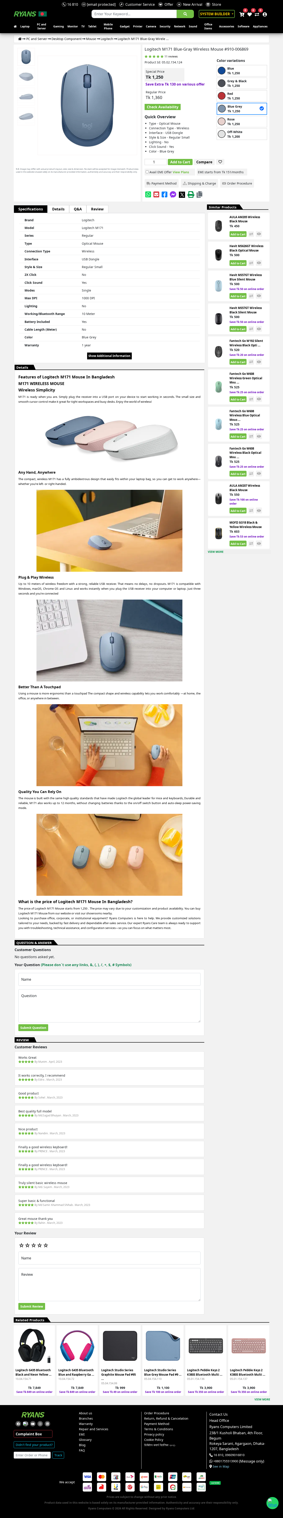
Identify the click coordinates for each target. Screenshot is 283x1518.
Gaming (58, 26)
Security (165, 26)
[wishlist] (249, 13)
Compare (204, 162)
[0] (256, 13)
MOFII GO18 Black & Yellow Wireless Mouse (245, 525)
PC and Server (41, 26)
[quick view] (259, 234)
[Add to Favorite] (48, 1349)
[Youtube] (33, 1423)
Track (58, 1455)
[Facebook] (164, 194)
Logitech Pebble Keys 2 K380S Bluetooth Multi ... (204, 1372)
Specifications (30, 209)
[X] (182, 194)
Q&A (78, 209)
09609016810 (234, 1455)
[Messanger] (173, 194)
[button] (199, 194)
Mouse (91, 39)
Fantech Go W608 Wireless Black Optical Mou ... (245, 452)
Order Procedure (156, 1413)
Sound (193, 26)
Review (97, 209)
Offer (168, 4)
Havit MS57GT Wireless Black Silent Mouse (245, 310)
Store (215, 4)
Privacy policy (154, 1434)
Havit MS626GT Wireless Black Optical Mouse (246, 248)
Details (58, 209)
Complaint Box (29, 1434)
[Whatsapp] (148, 194)
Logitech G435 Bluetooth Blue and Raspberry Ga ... (76, 1372)
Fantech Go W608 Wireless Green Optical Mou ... (245, 378)
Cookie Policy (153, 1439)
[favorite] (220, 162)
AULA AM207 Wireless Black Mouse (244, 488)
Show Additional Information (109, 356)
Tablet (92, 26)
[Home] (19, 39)
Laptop (25, 26)
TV (83, 26)
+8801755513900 (225, 1461)
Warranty (86, 1423)
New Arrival (191, 4)
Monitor (72, 26)
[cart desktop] (242, 13)
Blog (82, 1445)
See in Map (221, 1466)
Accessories (226, 26)
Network (179, 26)
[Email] (156, 194)
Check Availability (162, 107)
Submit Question (33, 1028)
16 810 (72, 4)
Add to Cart (180, 162)
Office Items (208, 26)
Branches (86, 1418)
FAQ (82, 1450)
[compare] (251, 234)
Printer (137, 26)
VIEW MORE (216, 552)
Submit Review (31, 1306)
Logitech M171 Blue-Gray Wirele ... (143, 39)
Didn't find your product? (34, 1445)
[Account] (263, 13)
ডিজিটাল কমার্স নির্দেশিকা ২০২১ (159, 1445)
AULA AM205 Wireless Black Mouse (244, 219)
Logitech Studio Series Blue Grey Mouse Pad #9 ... (163, 1372)
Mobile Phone (108, 26)
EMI (82, 1434)
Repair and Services (93, 1429)
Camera (151, 26)
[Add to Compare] (48, 1341)
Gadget (125, 26)
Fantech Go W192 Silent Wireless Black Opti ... (246, 343)
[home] (16, 26)
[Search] (185, 14)
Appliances (260, 26)
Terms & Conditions (158, 1429)
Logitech (107, 39)
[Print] (190, 194)
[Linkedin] (47, 1423)
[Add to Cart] (49, 1333)
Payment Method (156, 1423)
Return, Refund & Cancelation (166, 1418)
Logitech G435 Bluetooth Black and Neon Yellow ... (33, 1372)
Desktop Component (67, 39)
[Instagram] (40, 1423)
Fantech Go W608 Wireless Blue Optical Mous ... (244, 415)
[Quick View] (49, 1357)
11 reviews (171, 56)
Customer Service (139, 4)
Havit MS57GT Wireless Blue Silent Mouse (245, 277)
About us (85, 1413)
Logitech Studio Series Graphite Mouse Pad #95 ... (118, 1374)
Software (243, 26)
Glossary (85, 1439)
